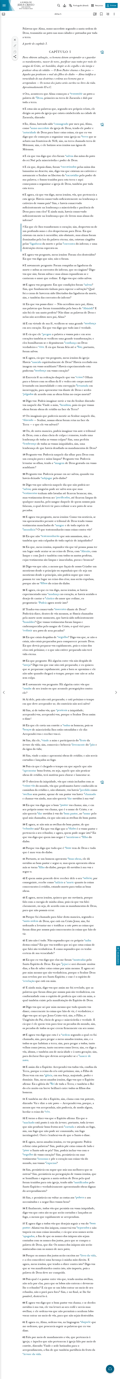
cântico (50, 598)
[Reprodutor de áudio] (110, 1369)
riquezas (51, 1163)
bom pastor (71, 813)
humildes (29, 622)
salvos (69, 156)
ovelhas (27, 794)
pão (92, 745)
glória (48, 1075)
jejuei (65, 964)
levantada (82, 386)
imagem (59, 463)
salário (88, 878)
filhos (44, 583)
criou (79, 377)
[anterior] (4, 692)
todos (67, 725)
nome (87, 813)
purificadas (63, 497)
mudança (90, 323)
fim (80, 347)
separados (83, 1228)
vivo (41, 347)
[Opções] (114, 14)
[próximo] (116, 692)
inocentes (60, 609)
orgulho (63, 637)
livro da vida (88, 1255)
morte (70, 882)
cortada (69, 1127)
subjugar (47, 478)
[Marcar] (15, 45)
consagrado (61, 124)
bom (68, 848)
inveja (27, 665)
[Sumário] (3, 14)
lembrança (30, 444)
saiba (88, 940)
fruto (83, 740)
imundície (29, 529)
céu (48, 1112)
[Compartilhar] (15, 56)
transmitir (77, 94)
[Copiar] (15, 52)
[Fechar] (15, 39)
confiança (71, 343)
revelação (29, 981)
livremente (78, 745)
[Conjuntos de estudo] (95, 14)
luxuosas (43, 1159)
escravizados (69, 167)
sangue (60, 525)
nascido (36, 362)
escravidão (72, 175)
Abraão (85, 551)
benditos (65, 405)
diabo (72, 829)
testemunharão (50, 536)
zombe (28, 688)
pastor (64, 805)
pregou (47, 334)
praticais (62, 710)
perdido (85, 790)
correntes (69, 244)
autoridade (29, 132)
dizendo (28, 420)
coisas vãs (29, 786)
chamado (90, 794)
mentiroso (73, 837)
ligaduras (36, 244)
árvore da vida (32, 1354)
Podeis (43, 603)
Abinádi (88, 308)
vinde (45, 740)
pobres (80, 1197)
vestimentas (30, 493)
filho (85, 837)
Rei (53, 1084)
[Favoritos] (101, 14)
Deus (40, 98)
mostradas (79, 960)
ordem (66, 1035)
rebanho (29, 829)
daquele (86, 1322)
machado (29, 1122)
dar (70, 798)
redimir (27, 630)
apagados (28, 1236)
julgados (28, 394)
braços (27, 730)
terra (85, 137)
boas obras (74, 859)
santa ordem (31, 921)
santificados (81, 1182)
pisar (26, 1150)
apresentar (30, 770)
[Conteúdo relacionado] (108, 14)
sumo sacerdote (40, 128)
